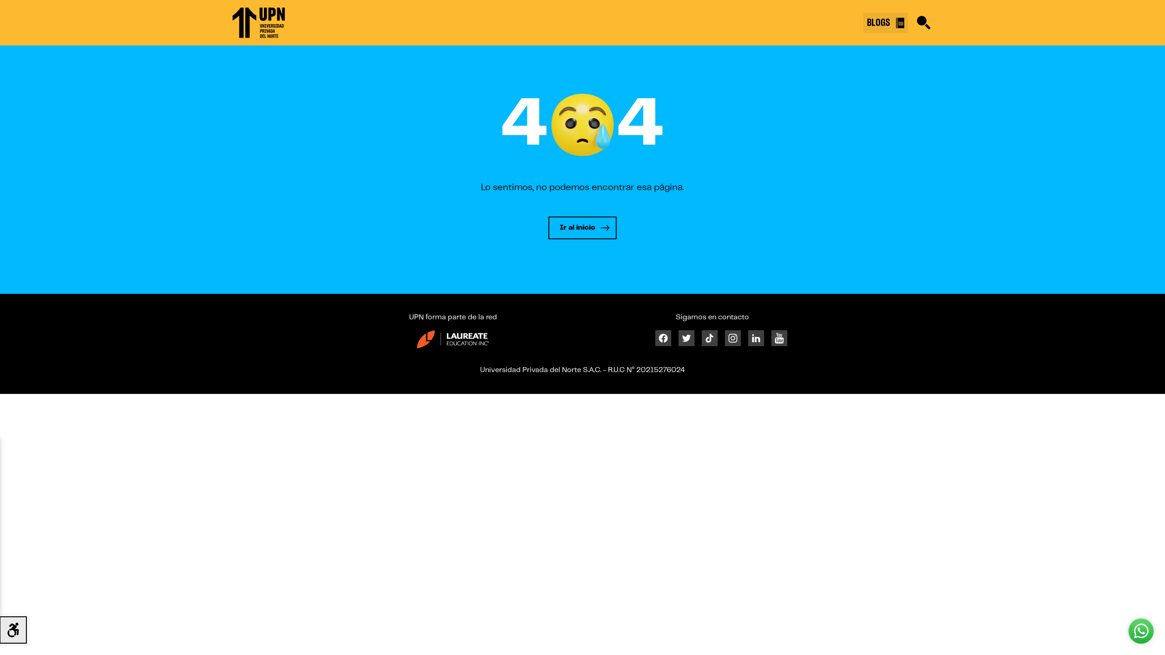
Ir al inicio (577, 227)
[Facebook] (663, 338)
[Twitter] (686, 338)
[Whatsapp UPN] (1141, 631)
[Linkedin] (756, 338)
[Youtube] (779, 338)
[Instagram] (733, 338)
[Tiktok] (710, 338)
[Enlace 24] (452, 339)
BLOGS (879, 23)
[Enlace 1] (258, 22)
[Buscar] (923, 22)
